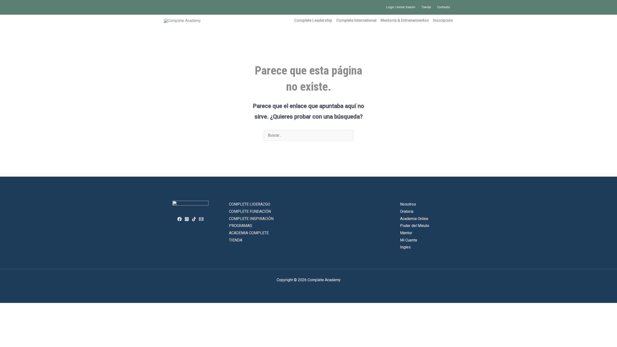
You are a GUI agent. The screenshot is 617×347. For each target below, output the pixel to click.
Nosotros (408, 204)
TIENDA (235, 240)
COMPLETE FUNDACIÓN (250, 211)
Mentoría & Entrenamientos (405, 20)
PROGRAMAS (240, 225)
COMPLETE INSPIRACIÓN (251, 218)
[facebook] (179, 219)
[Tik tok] (194, 219)
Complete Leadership (313, 20)
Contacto (443, 7)
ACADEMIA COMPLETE (249, 233)
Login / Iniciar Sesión (400, 7)
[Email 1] (201, 219)
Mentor (406, 233)
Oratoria (406, 211)
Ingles (405, 247)
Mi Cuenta (408, 240)
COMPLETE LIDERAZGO (249, 204)
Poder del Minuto (414, 225)
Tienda (426, 7)
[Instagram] (187, 219)
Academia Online (414, 218)
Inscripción (443, 20)
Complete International (356, 20)
